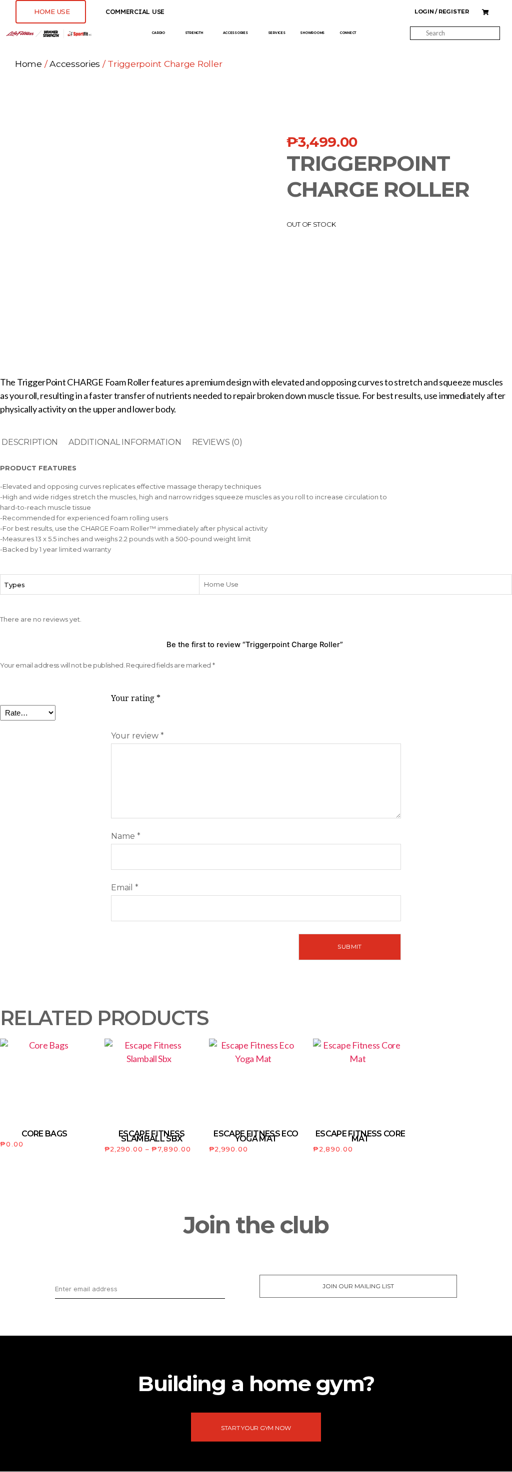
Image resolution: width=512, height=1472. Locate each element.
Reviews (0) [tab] (217, 442)
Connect (348, 33)
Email (124, 887)
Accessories (235, 33)
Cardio (158, 33)
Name (125, 836)
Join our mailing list (358, 1286)
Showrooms (312, 33)
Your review (137, 735)
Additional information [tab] (124, 442)
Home (28, 63)
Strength (194, 33)
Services (277, 33)
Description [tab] (30, 442)
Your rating (135, 699)
